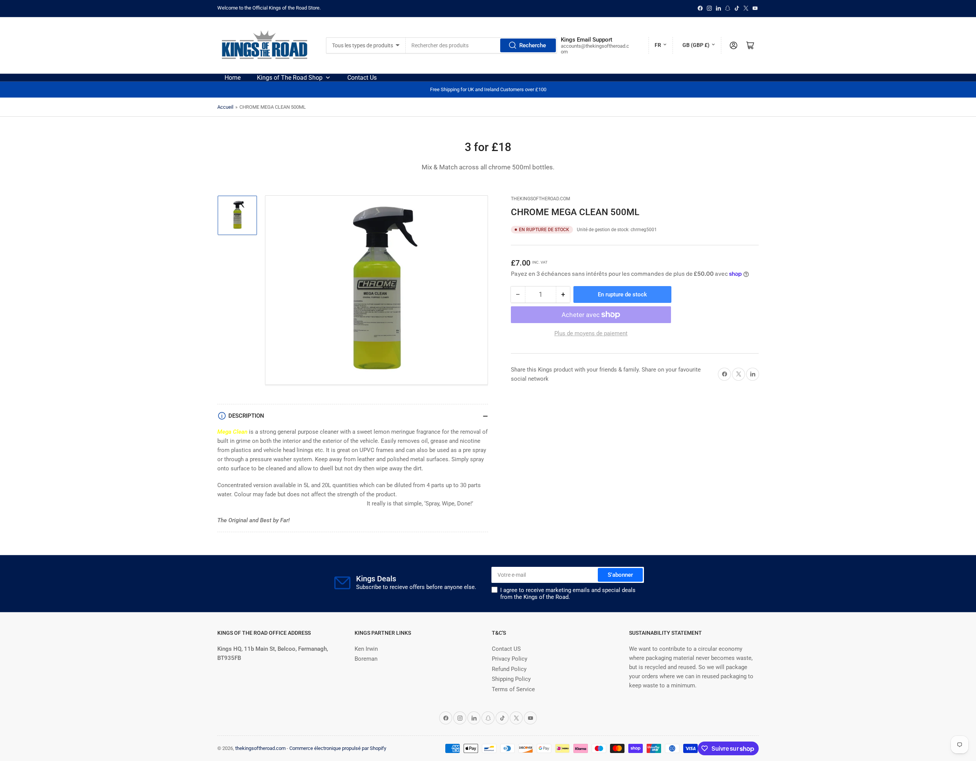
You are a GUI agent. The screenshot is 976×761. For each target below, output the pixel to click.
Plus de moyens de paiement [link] (591, 333)
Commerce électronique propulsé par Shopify (337, 748)
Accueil (225, 107)
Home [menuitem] (233, 77)
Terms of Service (513, 689)
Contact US (506, 648)
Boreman (366, 658)
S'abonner (620, 574)
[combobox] (481, 45)
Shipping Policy (511, 679)
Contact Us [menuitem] (362, 77)
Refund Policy (509, 669)
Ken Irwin (366, 648)
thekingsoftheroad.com (540, 198)
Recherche (532, 45)
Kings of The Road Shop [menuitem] (290, 77)
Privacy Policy (509, 658)
